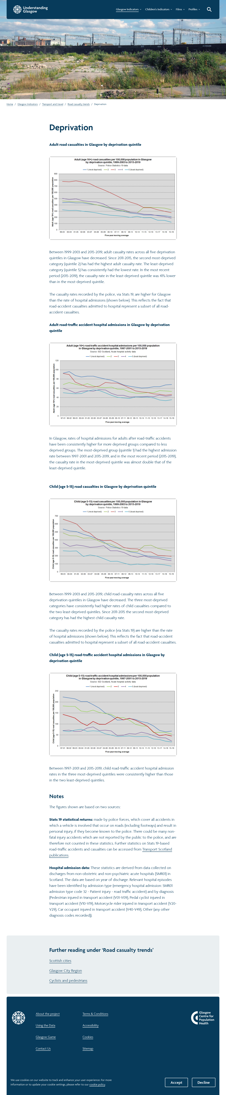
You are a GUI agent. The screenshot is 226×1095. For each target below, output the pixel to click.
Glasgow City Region (65, 970)
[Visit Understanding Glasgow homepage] (30, 9)
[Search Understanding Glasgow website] (209, 9)
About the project (48, 1014)
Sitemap (88, 1048)
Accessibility (91, 1025)
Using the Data (45, 1025)
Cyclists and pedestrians (68, 980)
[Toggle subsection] (140, 10)
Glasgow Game (46, 1037)
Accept (176, 1082)
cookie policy (97, 1084)
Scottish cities (60, 960)
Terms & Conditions (95, 1014)
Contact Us (43, 1048)
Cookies (88, 1037)
